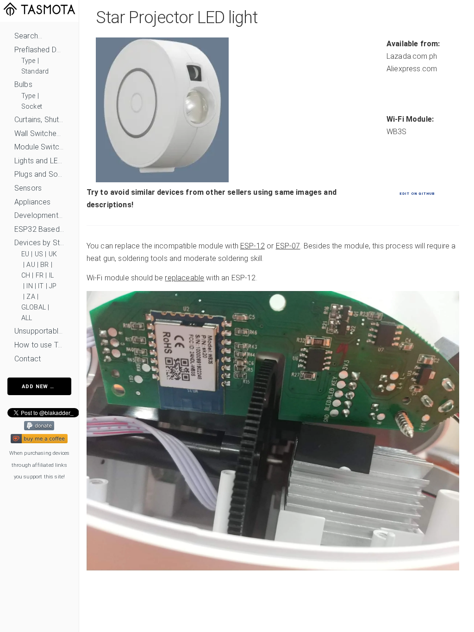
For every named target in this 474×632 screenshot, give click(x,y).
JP (52, 286)
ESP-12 (252, 246)
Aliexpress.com (412, 68)
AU (30, 265)
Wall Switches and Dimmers (39, 133)
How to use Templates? (39, 345)
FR (40, 275)
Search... (28, 35)
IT (41, 286)
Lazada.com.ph (412, 56)
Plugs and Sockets (39, 174)
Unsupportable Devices (39, 331)
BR (44, 265)
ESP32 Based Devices (39, 229)
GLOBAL (33, 307)
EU (25, 254)
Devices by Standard (39, 242)
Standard (35, 71)
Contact (27, 358)
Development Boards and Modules (39, 215)
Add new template (46, 387)
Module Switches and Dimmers (39, 147)
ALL (26, 318)
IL (51, 275)
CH (25, 275)
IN (29, 286)
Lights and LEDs (39, 160)
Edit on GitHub (417, 194)
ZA (30, 297)
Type (28, 61)
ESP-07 (288, 246)
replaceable (184, 277)
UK (53, 254)
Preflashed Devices (39, 49)
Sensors (28, 188)
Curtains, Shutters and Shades (39, 119)
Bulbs (23, 84)
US (39, 254)
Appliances (32, 202)
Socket (31, 107)
